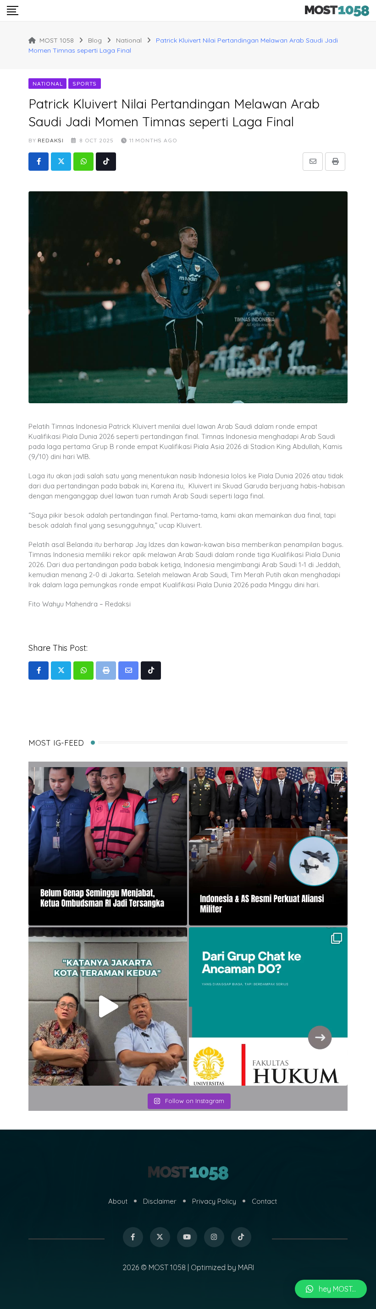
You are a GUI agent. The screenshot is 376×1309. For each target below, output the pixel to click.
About (117, 1201)
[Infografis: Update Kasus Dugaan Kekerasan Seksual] (268, 1006)
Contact (264, 1201)
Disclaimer (160, 1201)
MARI (246, 1267)
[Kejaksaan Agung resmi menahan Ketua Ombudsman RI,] (107, 846)
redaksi (51, 140)
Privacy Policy (214, 1201)
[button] (331, 1289)
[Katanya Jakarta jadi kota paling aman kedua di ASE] (107, 1006)
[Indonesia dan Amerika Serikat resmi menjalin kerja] (268, 846)
